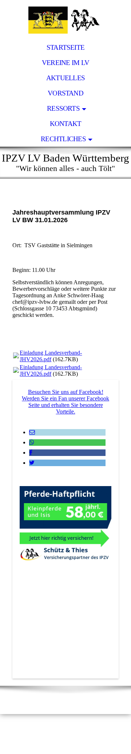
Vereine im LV (65, 62)
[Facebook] (30, 452)
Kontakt (66, 123)
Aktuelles (65, 78)
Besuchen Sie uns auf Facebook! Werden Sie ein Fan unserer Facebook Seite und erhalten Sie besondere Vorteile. (65, 402)
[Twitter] (32, 463)
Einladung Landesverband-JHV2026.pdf (51, 356)
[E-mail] (32, 432)
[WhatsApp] (31, 442)
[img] (65, 20)
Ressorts (63, 108)
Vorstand (65, 93)
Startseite (65, 47)
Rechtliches (63, 139)
